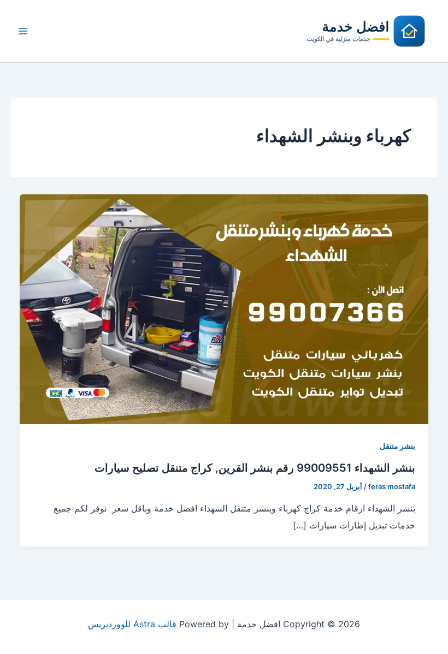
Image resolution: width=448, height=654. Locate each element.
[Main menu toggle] (23, 31)
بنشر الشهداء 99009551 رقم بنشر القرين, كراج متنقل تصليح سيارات (255, 467)
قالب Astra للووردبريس (132, 624)
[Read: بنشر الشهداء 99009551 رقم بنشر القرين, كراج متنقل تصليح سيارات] (224, 308)
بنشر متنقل (397, 445)
